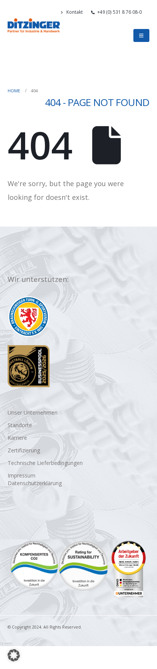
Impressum (21, 475)
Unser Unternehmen (33, 412)
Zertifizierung (24, 450)
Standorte (20, 425)
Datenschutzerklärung (35, 483)
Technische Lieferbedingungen (45, 462)
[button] (146, 22)
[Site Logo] (34, 25)
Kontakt (74, 12)
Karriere (17, 437)
